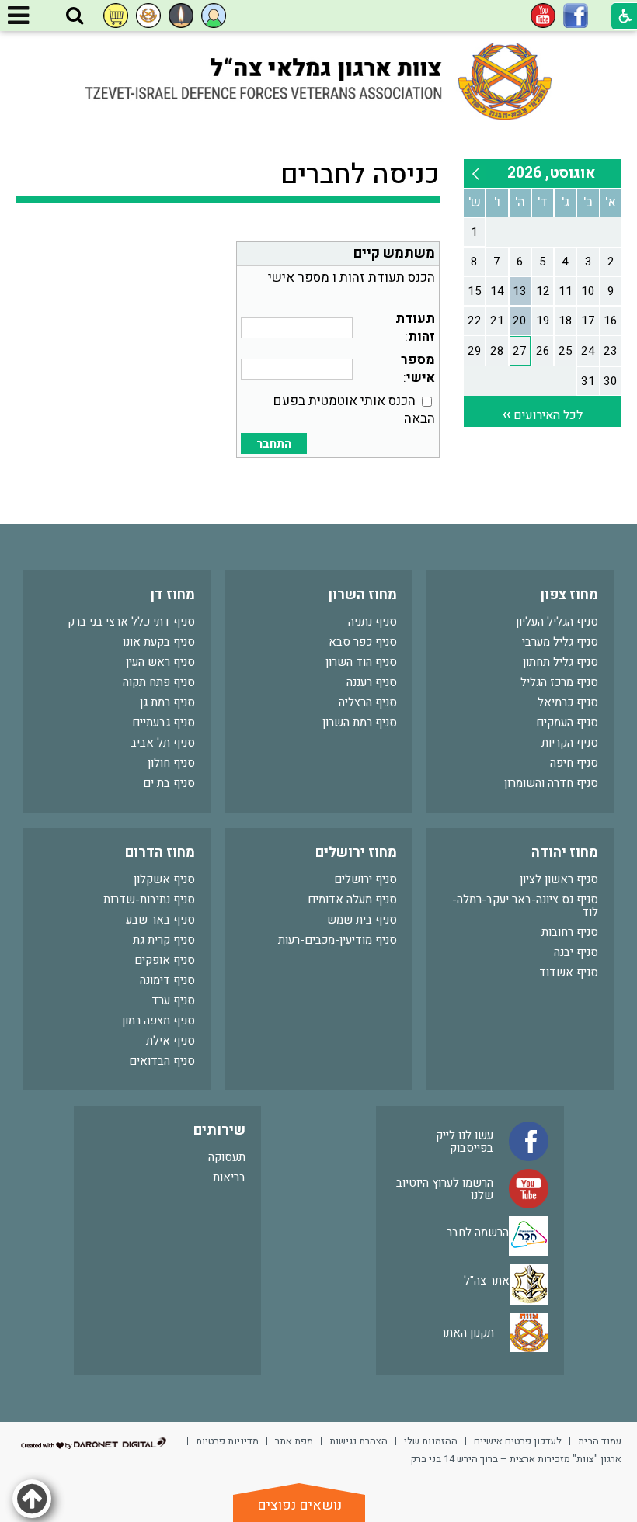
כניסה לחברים (360, 174)
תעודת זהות (415, 327)
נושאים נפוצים (299, 1505)
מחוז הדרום (160, 852)
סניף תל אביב (163, 742)
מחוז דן (172, 594)
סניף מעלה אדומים (352, 899)
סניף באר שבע (160, 919)
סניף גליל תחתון (560, 662)
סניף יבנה (576, 952)
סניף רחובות (569, 932)
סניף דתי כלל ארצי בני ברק (131, 621)
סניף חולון (171, 762)
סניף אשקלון (164, 879)
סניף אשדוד (568, 972)
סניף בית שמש (362, 919)
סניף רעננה (371, 682)
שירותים (219, 1130)
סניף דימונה (167, 980)
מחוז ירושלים (356, 852)
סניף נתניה (372, 621)
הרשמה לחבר (478, 1232)
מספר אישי (418, 368)
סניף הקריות (569, 742)
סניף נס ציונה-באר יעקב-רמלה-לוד (525, 905)
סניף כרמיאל (568, 702)
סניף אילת (170, 1040)
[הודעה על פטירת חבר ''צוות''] (181, 15)
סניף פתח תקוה (159, 682)
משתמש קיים (394, 253)
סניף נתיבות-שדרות (149, 899)
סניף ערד (173, 1000)
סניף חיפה (574, 762)
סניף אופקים (164, 960)
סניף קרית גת (164, 939)
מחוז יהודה (564, 852)
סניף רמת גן (167, 702)
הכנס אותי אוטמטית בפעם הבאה (354, 409)
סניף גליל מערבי (560, 641)
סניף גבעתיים (163, 722)
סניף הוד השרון (361, 662)
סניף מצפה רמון (158, 1020)
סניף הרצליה (368, 702)
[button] (74, 16)
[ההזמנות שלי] (115, 15)
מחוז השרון (362, 594)
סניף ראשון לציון (559, 879)
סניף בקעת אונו (159, 641)
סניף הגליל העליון (557, 621)
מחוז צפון (569, 594)
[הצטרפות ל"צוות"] (148, 15)
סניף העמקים (567, 722)
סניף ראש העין (160, 662)
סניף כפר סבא (363, 641)
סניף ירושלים (365, 879)
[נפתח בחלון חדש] (575, 15)
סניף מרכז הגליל (559, 682)
